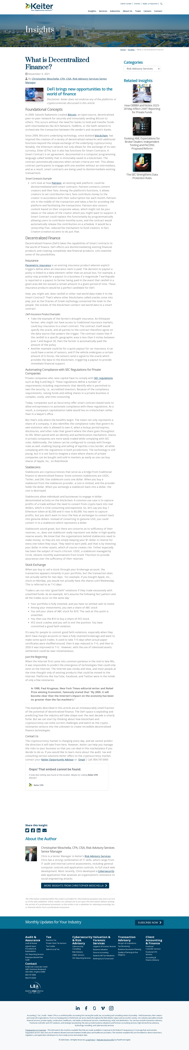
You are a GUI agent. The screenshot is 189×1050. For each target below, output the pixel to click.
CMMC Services (78, 955)
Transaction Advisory (127, 938)
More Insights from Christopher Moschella (73, 885)
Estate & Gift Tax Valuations (103, 955)
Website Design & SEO (105, 1040)
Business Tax (51, 940)
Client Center (126, 3)
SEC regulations (103, 378)
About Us (127, 11)
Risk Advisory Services (98, 856)
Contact (158, 11)
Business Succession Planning (129, 949)
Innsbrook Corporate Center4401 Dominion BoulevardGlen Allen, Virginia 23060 (36, 969)
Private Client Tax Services (56, 943)
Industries (115, 11)
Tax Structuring (124, 946)
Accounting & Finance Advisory (152, 958)
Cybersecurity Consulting (77, 947)
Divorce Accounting (100, 952)
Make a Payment (150, 3)
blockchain (101, 135)
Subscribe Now (148, 922)
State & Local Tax (52, 949)
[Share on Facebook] (33, 831)
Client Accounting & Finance (154, 940)
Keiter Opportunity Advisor (57, 759)
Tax (48, 937)
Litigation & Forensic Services (104, 946)
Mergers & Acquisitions (127, 943)
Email (81, 759)
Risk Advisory (77, 952)
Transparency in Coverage (35, 1030)
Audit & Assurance (32, 938)
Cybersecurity (106, 871)
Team (138, 11)
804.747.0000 (30, 975)
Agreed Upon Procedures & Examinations (30, 948)
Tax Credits (50, 946)
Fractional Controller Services (153, 947)
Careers (147, 11)
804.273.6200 (30, 978)
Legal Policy (90, 1040)
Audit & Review (31, 943)
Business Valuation (100, 949)
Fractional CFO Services (151, 953)
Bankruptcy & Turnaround (103, 958)
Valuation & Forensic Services (101, 940)
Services (103, 11)
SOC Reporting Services (34, 954)
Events (137, 3)
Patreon (56, 183)
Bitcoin (72, 114)
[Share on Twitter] (27, 831)
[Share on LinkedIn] (39, 831)
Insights (92, 11)
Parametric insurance (38, 265)
